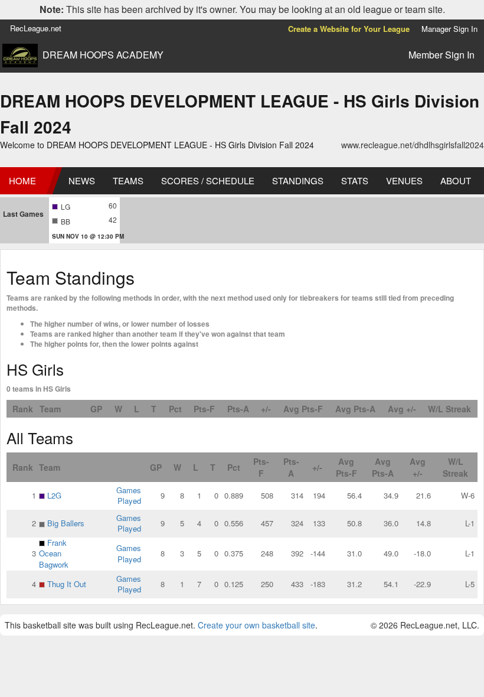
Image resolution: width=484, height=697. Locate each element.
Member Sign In (441, 54)
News (81, 180)
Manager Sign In (449, 28)
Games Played (128, 495)
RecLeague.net (35, 28)
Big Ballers (65, 523)
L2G (54, 495)
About (455, 180)
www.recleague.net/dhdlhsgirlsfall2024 (412, 145)
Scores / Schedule (207, 180)
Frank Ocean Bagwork (53, 553)
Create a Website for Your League (349, 28)
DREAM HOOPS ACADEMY (102, 54)
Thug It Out (66, 583)
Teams (128, 180)
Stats (354, 180)
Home (22, 180)
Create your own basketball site (256, 625)
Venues (404, 180)
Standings (297, 180)
